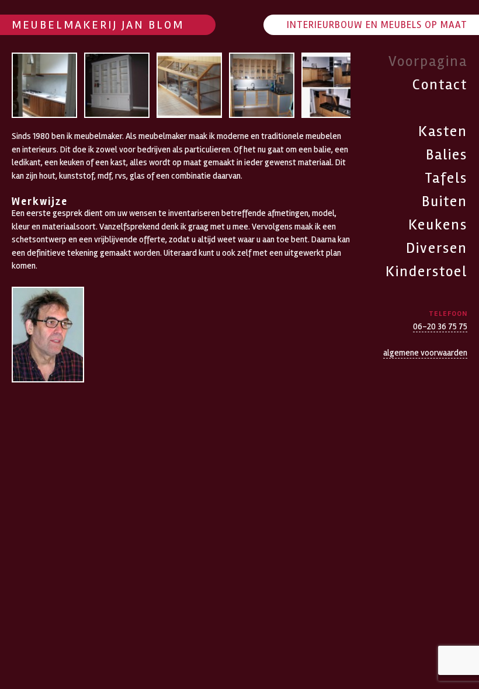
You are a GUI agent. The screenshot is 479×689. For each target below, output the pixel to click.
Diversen (436, 248)
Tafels (446, 178)
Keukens (437, 225)
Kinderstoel (426, 271)
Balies (446, 154)
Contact (439, 84)
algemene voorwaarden (425, 352)
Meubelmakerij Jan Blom (98, 25)
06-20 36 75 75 (440, 326)
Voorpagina (427, 61)
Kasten (442, 131)
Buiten (444, 201)
